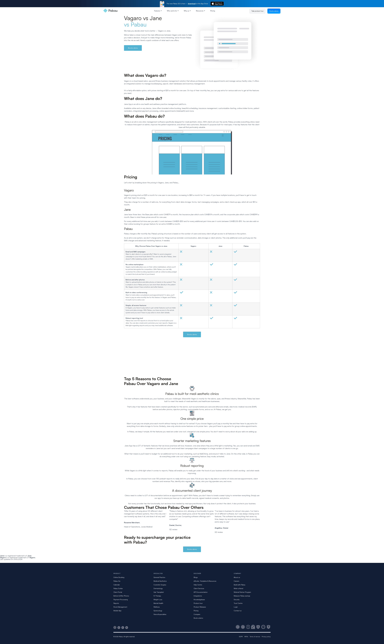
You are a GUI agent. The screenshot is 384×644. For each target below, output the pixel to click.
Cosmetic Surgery (160, 585)
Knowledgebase (199, 600)
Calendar (116, 585)
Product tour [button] (198, 603)
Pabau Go (116, 581)
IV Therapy (157, 596)
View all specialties (160, 614)
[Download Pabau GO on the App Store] (217, 3)
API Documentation (201, 592)
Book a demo (273, 11)
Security (237, 600)
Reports (116, 603)
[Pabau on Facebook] (118, 627)
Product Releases (200, 607)
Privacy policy (266, 636)
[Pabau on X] (122, 627)
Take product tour (257, 11)
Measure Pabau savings (242, 596)
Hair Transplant (159, 592)
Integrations (198, 596)
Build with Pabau (239, 585)
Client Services (199, 588)
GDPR (241, 636)
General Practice (159, 577)
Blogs (196, 577)
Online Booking (118, 577)
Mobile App (117, 611)
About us (237, 577)
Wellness (157, 607)
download (192, 4)
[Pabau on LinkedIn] (126, 627)
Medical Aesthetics (160, 581)
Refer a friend (238, 588)
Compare (197, 614)
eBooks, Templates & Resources (205, 581)
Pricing (212, 11)
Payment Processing (120, 600)
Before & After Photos (121, 596)
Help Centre (198, 585)
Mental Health (158, 603)
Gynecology (158, 611)
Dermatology (158, 588)
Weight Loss (158, 600)
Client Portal (117, 592)
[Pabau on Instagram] (114, 627)
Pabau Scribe (118, 588)
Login (236, 607)
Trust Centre (238, 603)
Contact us (238, 611)
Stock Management (120, 607)
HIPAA (246, 636)
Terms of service (255, 636)
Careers (236, 581)
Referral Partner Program (242, 592)
